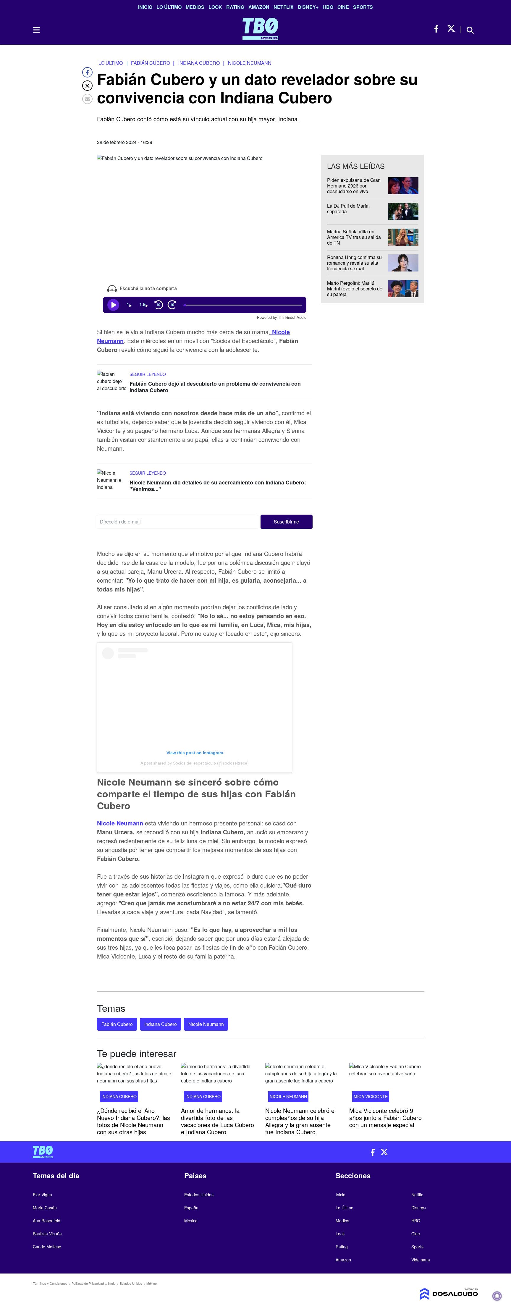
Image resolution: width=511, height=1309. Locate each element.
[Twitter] (87, 85)
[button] (287, 521)
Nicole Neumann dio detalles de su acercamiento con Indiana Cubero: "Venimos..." (218, 486)
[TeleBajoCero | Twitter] (451, 29)
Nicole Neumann (206, 1024)
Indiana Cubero (160, 1024)
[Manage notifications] (497, 1296)
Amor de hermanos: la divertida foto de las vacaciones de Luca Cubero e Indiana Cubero (217, 1121)
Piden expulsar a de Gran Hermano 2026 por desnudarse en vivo (354, 186)
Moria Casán (45, 1208)
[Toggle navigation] (36, 30)
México (191, 1221)
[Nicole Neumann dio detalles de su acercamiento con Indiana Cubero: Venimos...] (112, 480)
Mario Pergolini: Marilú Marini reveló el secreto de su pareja (354, 288)
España (191, 1208)
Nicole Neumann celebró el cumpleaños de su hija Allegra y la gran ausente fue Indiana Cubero (300, 1121)
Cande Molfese (47, 1247)
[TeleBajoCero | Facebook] (438, 29)
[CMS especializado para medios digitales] (425, 1294)
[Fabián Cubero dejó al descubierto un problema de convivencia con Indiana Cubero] (112, 382)
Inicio (145, 7)
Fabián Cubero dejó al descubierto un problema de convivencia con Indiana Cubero (215, 387)
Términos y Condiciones (50, 1283)
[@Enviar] (87, 99)
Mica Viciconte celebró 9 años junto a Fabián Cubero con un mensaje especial (385, 1117)
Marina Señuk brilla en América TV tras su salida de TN (354, 237)
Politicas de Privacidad (88, 1283)
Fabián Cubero (117, 1024)
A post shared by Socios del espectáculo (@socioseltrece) (194, 763)
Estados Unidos (199, 1195)
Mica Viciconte (371, 1096)
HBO (328, 7)
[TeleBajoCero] (142, 1152)
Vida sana (420, 1260)
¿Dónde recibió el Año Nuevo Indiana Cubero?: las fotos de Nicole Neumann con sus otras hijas (133, 1121)
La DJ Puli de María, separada (348, 208)
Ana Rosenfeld (46, 1221)
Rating (235, 7)
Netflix (284, 7)
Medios (195, 7)
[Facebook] (87, 72)
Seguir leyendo (148, 374)
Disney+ (308, 7)
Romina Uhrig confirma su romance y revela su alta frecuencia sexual (354, 263)
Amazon (258, 7)
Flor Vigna (42, 1195)
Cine (343, 7)
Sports (363, 7)
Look (215, 7)
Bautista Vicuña (47, 1234)
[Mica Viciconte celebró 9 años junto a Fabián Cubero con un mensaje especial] (386, 1084)
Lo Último (169, 7)
